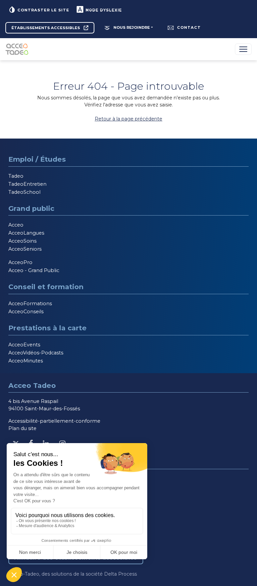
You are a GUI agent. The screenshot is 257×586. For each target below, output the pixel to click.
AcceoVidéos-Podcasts (35, 353)
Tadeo (15, 176)
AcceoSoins (22, 241)
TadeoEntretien (27, 184)
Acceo (15, 225)
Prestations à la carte (47, 328)
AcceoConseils (26, 312)
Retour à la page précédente (128, 119)
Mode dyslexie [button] (103, 10)
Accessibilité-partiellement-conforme (54, 421)
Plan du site (22, 428)
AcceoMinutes (25, 361)
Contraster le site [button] (42, 10)
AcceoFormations (30, 304)
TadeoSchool (24, 192)
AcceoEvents (24, 345)
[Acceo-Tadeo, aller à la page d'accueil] (18, 49)
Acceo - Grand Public (33, 270)
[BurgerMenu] (243, 49)
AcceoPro (20, 262)
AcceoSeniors (24, 249)
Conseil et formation (46, 286)
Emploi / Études (37, 159)
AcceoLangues (26, 233)
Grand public (31, 208)
